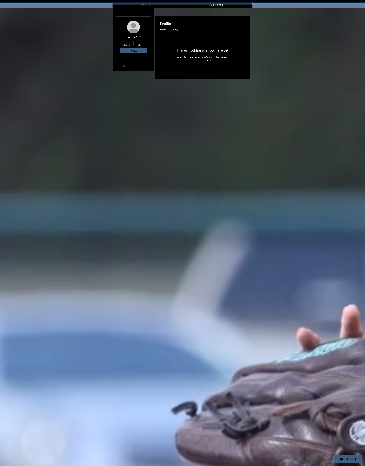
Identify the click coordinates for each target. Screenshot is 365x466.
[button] (252, 4)
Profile (123, 66)
